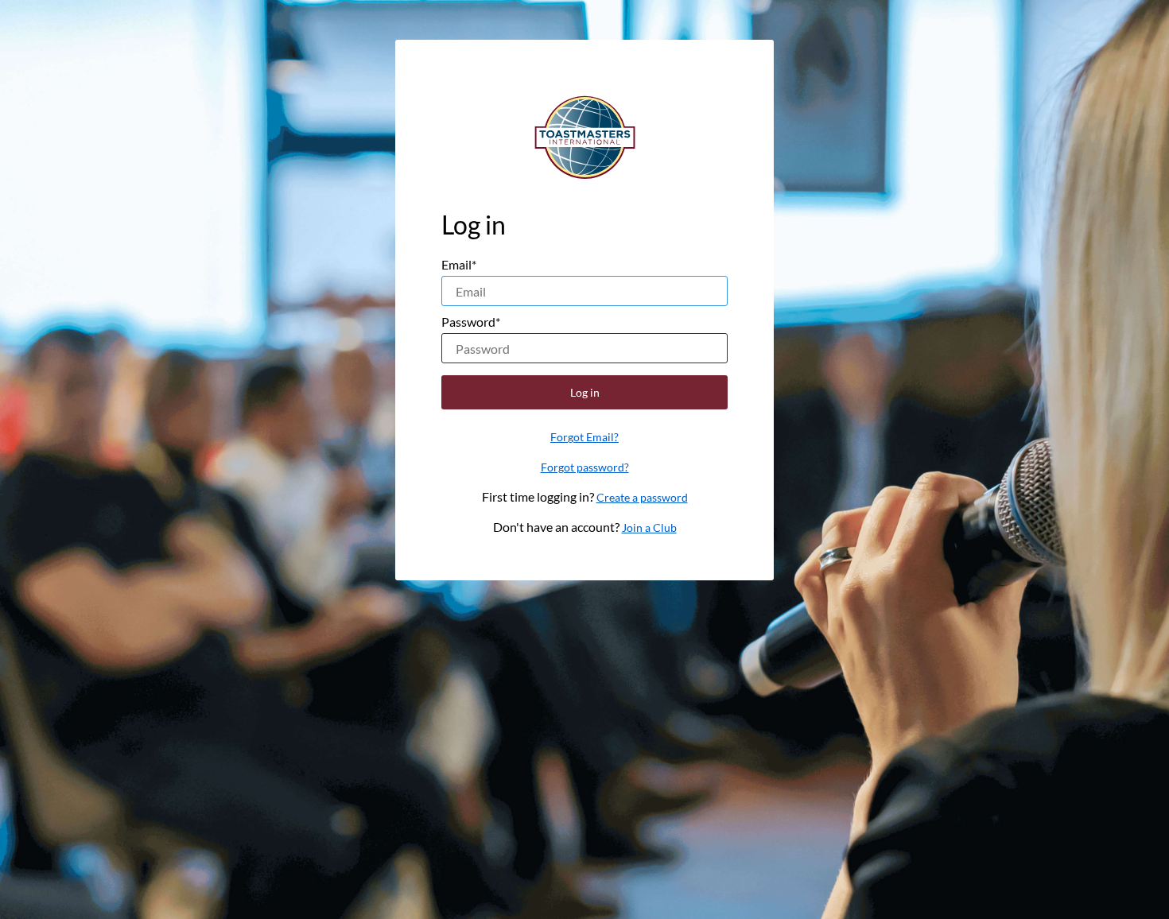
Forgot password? (585, 467)
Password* (470, 321)
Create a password (642, 497)
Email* (458, 264)
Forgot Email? (584, 437)
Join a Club (649, 527)
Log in (585, 392)
